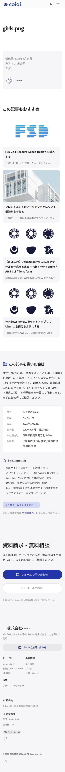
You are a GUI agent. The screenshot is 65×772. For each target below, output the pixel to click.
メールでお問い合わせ (34, 647)
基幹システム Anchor (13, 668)
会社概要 (30, 664)
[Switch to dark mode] (51, 4)
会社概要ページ (30, 512)
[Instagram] (6, 739)
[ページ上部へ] (6, 761)
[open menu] (58, 4)
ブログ (29, 668)
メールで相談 (35, 588)
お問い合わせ (32, 673)
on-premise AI (9, 664)
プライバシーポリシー (13, 685)
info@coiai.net (13, 732)
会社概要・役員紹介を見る (19, 505)
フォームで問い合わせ (34, 574)
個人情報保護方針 (29, 600)
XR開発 (6, 673)
